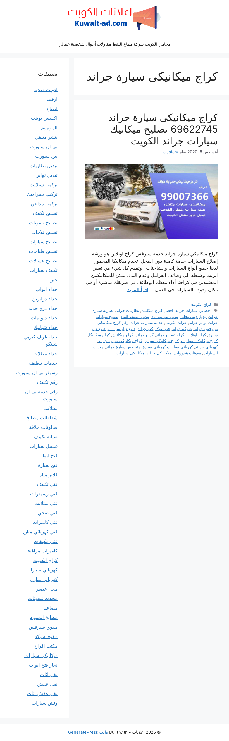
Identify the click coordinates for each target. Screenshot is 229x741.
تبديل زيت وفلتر (193, 316)
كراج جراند (145, 334)
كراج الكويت (201, 304)
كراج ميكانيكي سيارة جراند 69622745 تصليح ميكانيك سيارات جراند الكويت (163, 129)
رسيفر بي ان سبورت (37, 372)
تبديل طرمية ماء (164, 316)
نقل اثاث (49, 674)
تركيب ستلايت (44, 184)
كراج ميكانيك (122, 334)
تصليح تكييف (45, 213)
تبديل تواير (47, 175)
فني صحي (48, 513)
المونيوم (49, 127)
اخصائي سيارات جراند (193, 310)
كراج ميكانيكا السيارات (199, 340)
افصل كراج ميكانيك (157, 310)
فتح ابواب (48, 455)
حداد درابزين (45, 299)
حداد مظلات (45, 353)
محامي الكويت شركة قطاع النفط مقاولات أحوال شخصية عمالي (114, 44)
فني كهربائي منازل (39, 532)
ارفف (52, 99)
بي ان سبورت (44, 146)
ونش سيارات (45, 703)
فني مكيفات (46, 541)
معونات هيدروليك (187, 352)
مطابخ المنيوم (44, 617)
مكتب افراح (46, 646)
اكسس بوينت (44, 118)
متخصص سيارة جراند (123, 346)
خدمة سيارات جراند (147, 322)
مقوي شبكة (46, 636)
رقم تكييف (47, 382)
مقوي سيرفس (43, 627)
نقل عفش (47, 684)
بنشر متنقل (46, 137)
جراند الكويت (176, 322)
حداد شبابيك (46, 327)
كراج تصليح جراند (170, 334)
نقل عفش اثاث (42, 693)
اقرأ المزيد (137, 289)
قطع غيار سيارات (121, 328)
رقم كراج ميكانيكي (112, 322)
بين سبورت (46, 156)
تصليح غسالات (43, 261)
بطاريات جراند (127, 310)
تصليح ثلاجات (44, 232)
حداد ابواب (47, 289)
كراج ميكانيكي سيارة (162, 340)
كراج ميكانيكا (99, 334)
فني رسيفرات (44, 494)
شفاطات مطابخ (42, 417)
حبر (54, 280)
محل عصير (47, 589)
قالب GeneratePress (88, 732)
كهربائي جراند (206, 346)
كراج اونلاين (196, 334)
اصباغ (52, 108)
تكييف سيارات (44, 270)
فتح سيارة (48, 465)
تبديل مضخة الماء (135, 316)
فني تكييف (47, 484)
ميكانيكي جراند (159, 352)
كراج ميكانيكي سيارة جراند (120, 340)
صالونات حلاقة (43, 427)
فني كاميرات (45, 522)
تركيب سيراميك (42, 194)
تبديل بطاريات (44, 165)
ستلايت (50, 408)
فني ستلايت (46, 503)
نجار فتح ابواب (43, 665)
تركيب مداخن (44, 203)
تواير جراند (198, 322)
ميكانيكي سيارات (130, 352)
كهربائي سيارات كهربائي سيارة (168, 346)
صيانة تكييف (46, 436)
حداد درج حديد (43, 308)
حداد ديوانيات (44, 318)
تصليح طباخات (43, 251)
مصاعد (51, 608)
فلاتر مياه (48, 474)
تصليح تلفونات (43, 222)
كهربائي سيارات (42, 570)
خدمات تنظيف (43, 363)
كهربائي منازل (44, 579)
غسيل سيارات (44, 446)
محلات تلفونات (43, 598)
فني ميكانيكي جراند (154, 328)
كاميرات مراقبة (43, 551)
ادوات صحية (46, 89)
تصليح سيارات (44, 241)
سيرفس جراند (206, 328)
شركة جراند (182, 328)
